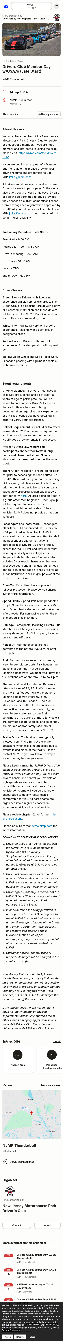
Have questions (49, 114)
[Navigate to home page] (6, 6)
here (24, 495)
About (47, 1225)
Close (32, 1337)
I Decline (20, 1337)
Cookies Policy (33, 1324)
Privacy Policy (51, 1324)
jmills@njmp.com (20, 177)
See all (57, 1041)
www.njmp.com (42, 826)
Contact (16, 1225)
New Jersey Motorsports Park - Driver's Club (26, 18)
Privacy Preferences (11, 1330)
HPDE (5, 15)
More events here (51, 1085)
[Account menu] (56, 6)
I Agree (7, 1337)
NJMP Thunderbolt (13, 79)
